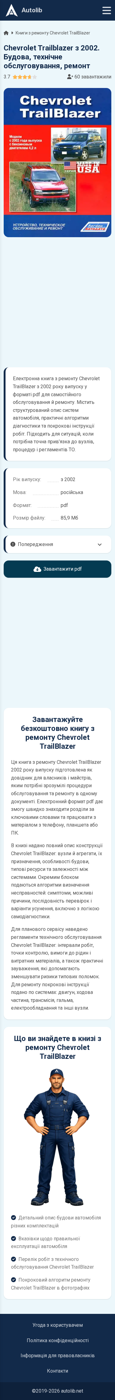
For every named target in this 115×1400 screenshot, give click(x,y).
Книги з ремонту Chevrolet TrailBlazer (53, 32)
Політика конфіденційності (58, 1340)
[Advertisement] (57, 302)
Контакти (57, 1371)
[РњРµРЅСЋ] (106, 10)
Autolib (31, 10)
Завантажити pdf (63, 569)
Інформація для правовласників (58, 1355)
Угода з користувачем (58, 1325)
